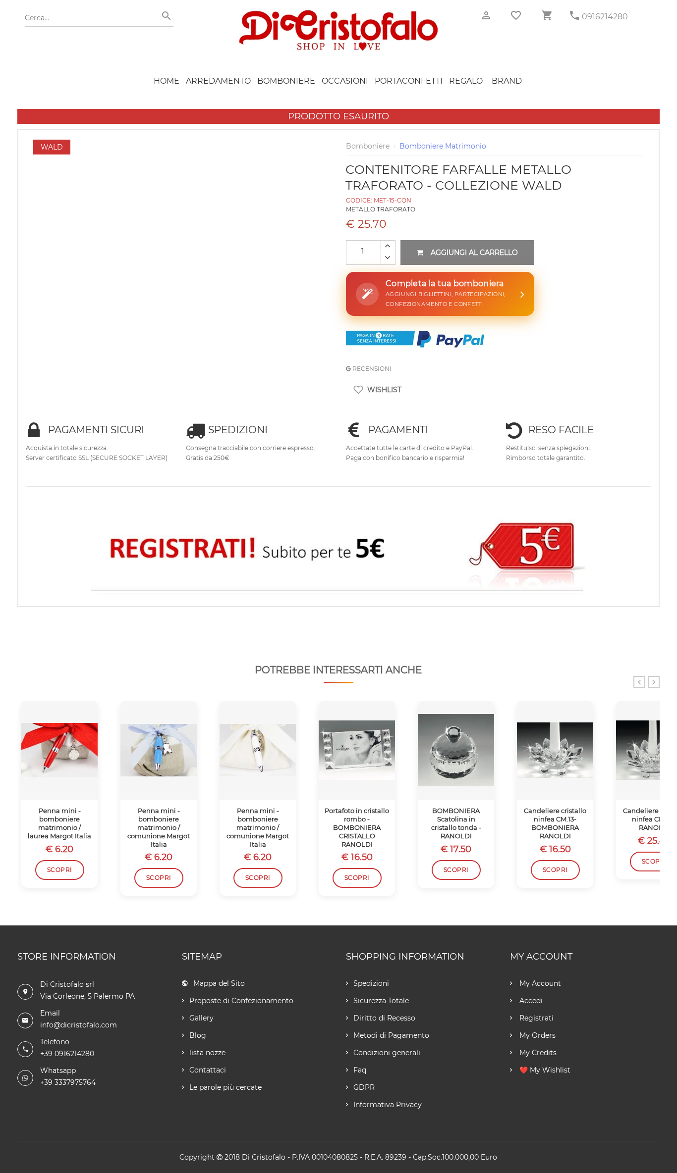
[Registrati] (338, 551)
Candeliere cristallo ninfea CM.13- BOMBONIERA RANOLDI (555, 823)
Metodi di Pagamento (391, 1035)
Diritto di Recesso (384, 1018)
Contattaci (207, 1070)
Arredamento (218, 81)
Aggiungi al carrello (474, 252)
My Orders (536, 1035)
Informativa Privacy (387, 1104)
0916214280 (605, 16)
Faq (359, 1070)
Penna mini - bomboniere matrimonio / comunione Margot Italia (158, 827)
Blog (197, 1035)
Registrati (535, 1018)
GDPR (364, 1087)
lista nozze (207, 1052)
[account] (486, 15)
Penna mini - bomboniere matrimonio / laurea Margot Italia (59, 823)
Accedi (530, 1000)
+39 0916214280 (67, 1053)
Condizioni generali (386, 1052)
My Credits (537, 1052)
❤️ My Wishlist (543, 1070)
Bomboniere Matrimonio (442, 146)
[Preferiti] (516, 15)
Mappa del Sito (219, 983)
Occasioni (345, 81)
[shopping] (547, 15)
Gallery (201, 1018)
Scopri (59, 869)
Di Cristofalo (263, 1157)
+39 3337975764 (68, 1082)
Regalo (466, 81)
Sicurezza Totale (381, 1000)
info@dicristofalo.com (78, 1024)
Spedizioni (371, 983)
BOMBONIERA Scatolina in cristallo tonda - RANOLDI (456, 823)
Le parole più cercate (225, 1087)
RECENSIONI (371, 368)
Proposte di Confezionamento (241, 1000)
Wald (52, 147)
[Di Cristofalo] (338, 14)
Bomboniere (286, 81)
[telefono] (574, 15)
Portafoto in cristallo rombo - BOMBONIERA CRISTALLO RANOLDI (357, 827)
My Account (539, 983)
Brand (507, 81)
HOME (166, 81)
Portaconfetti (409, 81)
